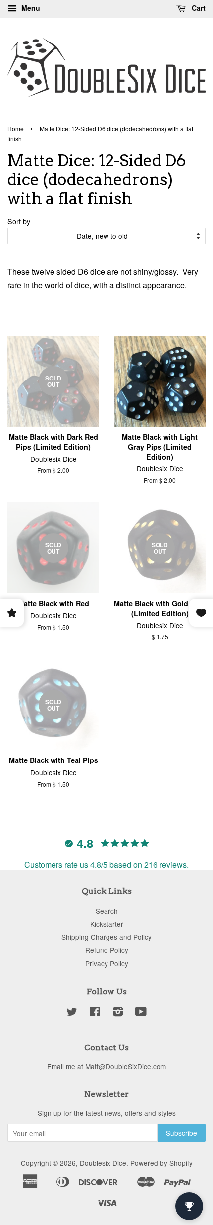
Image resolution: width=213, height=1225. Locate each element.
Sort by (18, 221)
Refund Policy (106, 950)
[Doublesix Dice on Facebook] (95, 1013)
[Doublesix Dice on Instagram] (117, 1013)
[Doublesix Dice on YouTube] (141, 1013)
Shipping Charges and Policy (106, 937)
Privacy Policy (106, 963)
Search (107, 911)
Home (15, 129)
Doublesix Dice (103, 1163)
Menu (29, 8)
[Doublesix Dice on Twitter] (71, 1013)
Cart (198, 8)
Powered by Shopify (161, 1163)
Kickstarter (106, 924)
